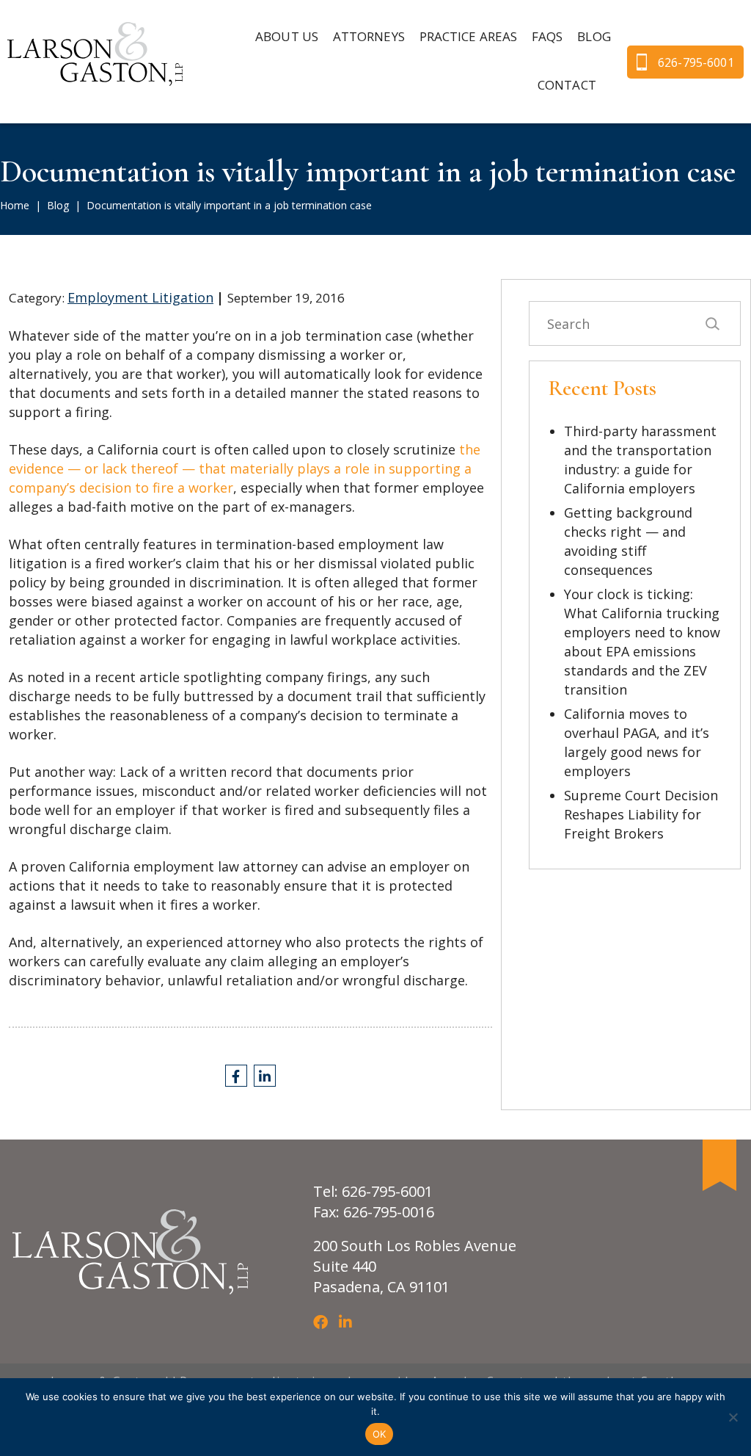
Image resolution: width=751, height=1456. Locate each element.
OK (380, 1434)
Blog (58, 205)
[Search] (711, 323)
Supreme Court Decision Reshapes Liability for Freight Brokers (641, 814)
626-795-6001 (696, 62)
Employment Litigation (140, 297)
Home (14, 205)
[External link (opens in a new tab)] (236, 1076)
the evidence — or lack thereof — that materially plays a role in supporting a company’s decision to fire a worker (244, 468)
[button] (369, 37)
